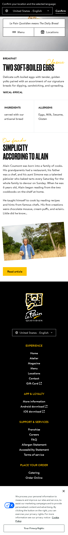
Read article (14, 271)
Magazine (34, 363)
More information (34, 401)
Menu (20, 32)
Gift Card (32, 383)
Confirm (60, 11)
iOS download (32, 411)
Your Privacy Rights (34, 528)
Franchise (34, 429)
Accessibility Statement (34, 449)
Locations (52, 32)
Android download (32, 406)
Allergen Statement (34, 444)
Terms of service (34, 454)
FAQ (34, 439)
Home (34, 353)
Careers (34, 434)
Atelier (34, 358)
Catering (34, 472)
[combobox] (27, 10)
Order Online (34, 477)
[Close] (64, 491)
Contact (34, 378)
